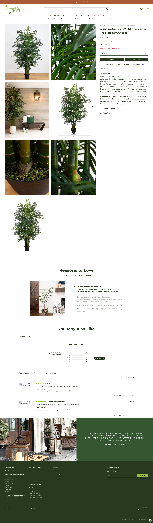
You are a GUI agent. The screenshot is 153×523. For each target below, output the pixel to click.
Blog (30, 472)
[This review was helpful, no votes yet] (129, 395)
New (31, 19)
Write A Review (99, 358)
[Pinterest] (11, 470)
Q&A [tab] (29, 336)
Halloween (57, 15)
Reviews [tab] (22, 336)
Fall (50, 15)
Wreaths (92, 19)
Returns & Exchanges (35, 493)
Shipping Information (35, 495)
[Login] (144, 9)
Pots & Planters (86, 15)
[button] (124, 73)
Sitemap (55, 478)
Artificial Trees (40, 19)
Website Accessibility (59, 476)
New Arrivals (8, 477)
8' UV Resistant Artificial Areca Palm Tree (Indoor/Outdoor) (120, 25)
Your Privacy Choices (59, 474)
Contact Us (32, 491)
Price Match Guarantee (35, 497)
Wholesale (32, 476)
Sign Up (143, 475)
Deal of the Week (99, 15)
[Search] (107, 8)
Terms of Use (56, 470)
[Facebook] (5, 470)
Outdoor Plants (80, 19)
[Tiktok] (13, 470)
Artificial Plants (53, 19)
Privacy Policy (57, 472)
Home (102, 25)
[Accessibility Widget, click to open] (150, 520)
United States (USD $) (30, 508)
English (8, 508)
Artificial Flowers (66, 19)
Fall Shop (7, 498)
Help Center (32, 489)
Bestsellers (110, 19)
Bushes (65, 15)
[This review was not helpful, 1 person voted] (132, 395)
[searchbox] (24, 373)
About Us (31, 470)
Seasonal (101, 19)
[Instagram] (8, 470)
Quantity (104, 53)
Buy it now (137, 59)
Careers (31, 474)
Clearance (120, 19)
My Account (32, 487)
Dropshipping (32, 480)
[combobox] (76, 8)
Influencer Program (34, 478)
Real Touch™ (74, 15)
